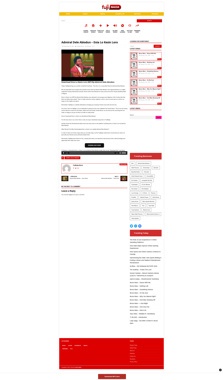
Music (64, 345)
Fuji (71, 348)
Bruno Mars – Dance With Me (147, 53)
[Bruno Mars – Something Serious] (134, 76)
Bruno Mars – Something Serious (148, 71)
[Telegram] (135, 226)
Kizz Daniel (134, 188)
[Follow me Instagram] (78, 168)
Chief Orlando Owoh (137, 176)
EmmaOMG (150, 176)
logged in (71, 194)
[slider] (124, 152)
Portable (133, 197)
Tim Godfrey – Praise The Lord (140, 270)
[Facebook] (139, 226)
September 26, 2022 (69, 46)
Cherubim (146, 172)
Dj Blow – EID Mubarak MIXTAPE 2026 (143, 266)
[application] (94, 153)
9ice (132, 163)
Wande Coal (146, 210)
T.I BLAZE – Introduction (138, 317)
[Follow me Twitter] (76, 168)
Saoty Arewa (134, 201)
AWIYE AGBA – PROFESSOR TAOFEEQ (144, 279)
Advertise (132, 353)
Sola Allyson (134, 205)
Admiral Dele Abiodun (72, 157)
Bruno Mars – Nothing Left (147, 62)
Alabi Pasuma (135, 167)
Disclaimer (132, 359)
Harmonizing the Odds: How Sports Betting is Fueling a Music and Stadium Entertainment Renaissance (145, 260)
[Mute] (120, 153)
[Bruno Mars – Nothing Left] (134, 67)
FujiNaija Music (80, 46)
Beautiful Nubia (135, 172)
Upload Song (133, 348)
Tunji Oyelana (135, 210)
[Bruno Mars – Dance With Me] (134, 58)
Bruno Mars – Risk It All (138, 310)
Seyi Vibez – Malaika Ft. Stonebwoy (142, 314)
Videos (85, 345)
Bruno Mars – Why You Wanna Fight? (150, 89)
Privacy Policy (133, 361)
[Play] (64, 153)
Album (70, 345)
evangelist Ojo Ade (147, 180)
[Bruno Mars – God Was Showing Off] (134, 103)
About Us (132, 350)
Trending (65, 348)
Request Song (133, 345)
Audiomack (77, 345)
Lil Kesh (145, 193)
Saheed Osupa (144, 197)
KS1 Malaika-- (145, 188)
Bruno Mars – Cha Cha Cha (139, 307)
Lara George (134, 193)
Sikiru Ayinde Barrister (148, 201)
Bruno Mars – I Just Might (139, 303)
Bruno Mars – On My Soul (146, 80)
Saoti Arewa (155, 197)
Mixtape (89, 46)
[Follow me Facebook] (73, 168)
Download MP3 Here (112, 376)
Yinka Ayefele (135, 218)
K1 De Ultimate (146, 184)
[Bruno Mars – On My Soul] (134, 85)
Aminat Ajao (146, 167)
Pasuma (153, 193)
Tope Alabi (151, 205)
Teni (143, 205)
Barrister (156, 167)
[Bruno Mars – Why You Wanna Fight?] (134, 94)
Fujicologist (134, 184)
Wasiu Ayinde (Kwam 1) (153, 214)
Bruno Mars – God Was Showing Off (149, 98)
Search (132, 115)
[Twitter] (131, 226)
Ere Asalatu (134, 180)
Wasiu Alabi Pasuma (137, 214)
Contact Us (133, 356)
